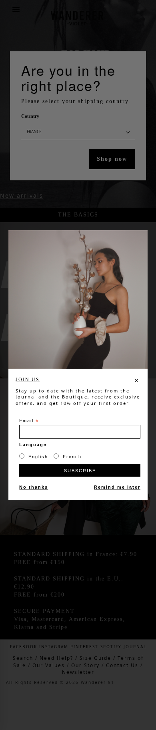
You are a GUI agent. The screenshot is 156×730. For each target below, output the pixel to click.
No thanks (33, 487)
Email (29, 421)
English (38, 456)
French (72, 456)
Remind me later (117, 487)
